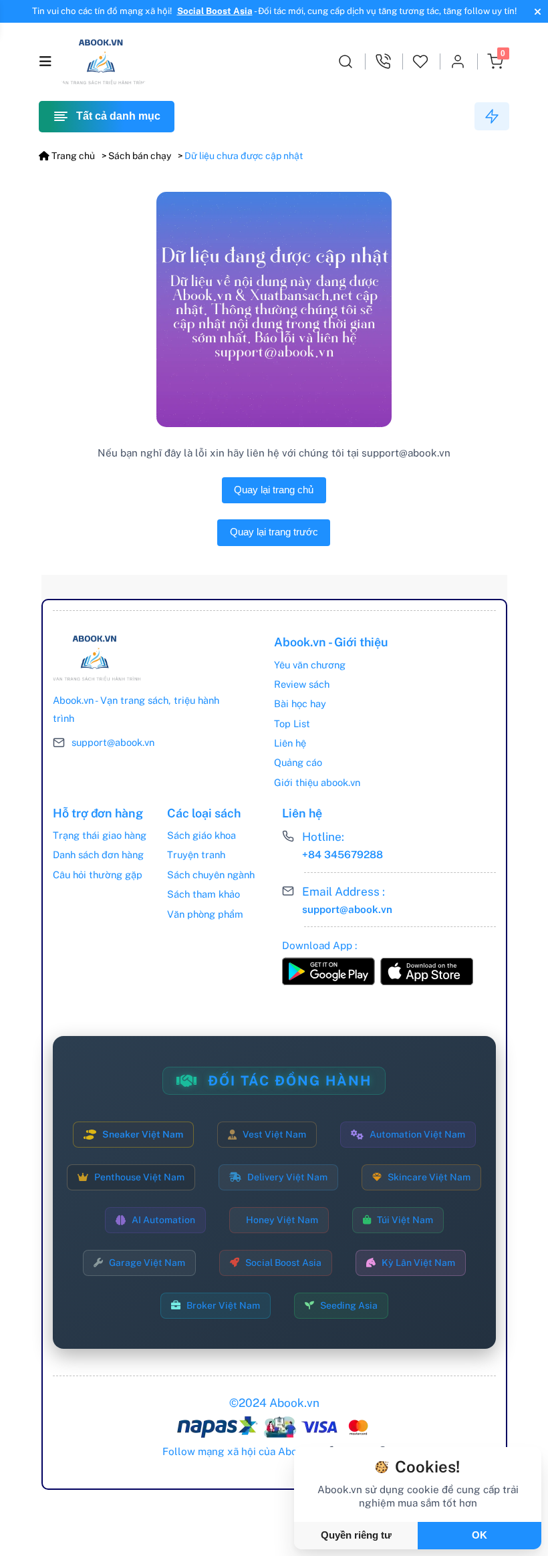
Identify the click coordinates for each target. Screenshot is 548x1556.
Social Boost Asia (215, 11)
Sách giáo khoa (201, 835)
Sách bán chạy (139, 155)
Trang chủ (72, 155)
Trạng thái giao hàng (99, 835)
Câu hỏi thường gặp (97, 874)
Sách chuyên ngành (211, 874)
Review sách (301, 684)
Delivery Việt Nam (287, 1177)
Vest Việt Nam (274, 1134)
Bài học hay (300, 703)
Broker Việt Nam (223, 1305)
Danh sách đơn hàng (98, 854)
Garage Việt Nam (147, 1262)
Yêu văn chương (310, 664)
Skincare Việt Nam (429, 1177)
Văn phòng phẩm (205, 914)
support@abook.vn (113, 742)
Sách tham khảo (203, 894)
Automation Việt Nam (417, 1134)
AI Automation (163, 1219)
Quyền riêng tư (356, 1535)
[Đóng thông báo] (536, 11)
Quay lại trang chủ (273, 490)
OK (479, 1535)
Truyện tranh (196, 854)
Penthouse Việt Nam (139, 1177)
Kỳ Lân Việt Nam (418, 1262)
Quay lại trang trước (274, 532)
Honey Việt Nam (282, 1219)
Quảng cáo (298, 762)
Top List (292, 723)
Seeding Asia (349, 1305)
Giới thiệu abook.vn (317, 782)
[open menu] (45, 61)
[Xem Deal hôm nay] (491, 116)
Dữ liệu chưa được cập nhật (243, 155)
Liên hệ (290, 743)
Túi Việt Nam (405, 1219)
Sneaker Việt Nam (142, 1134)
